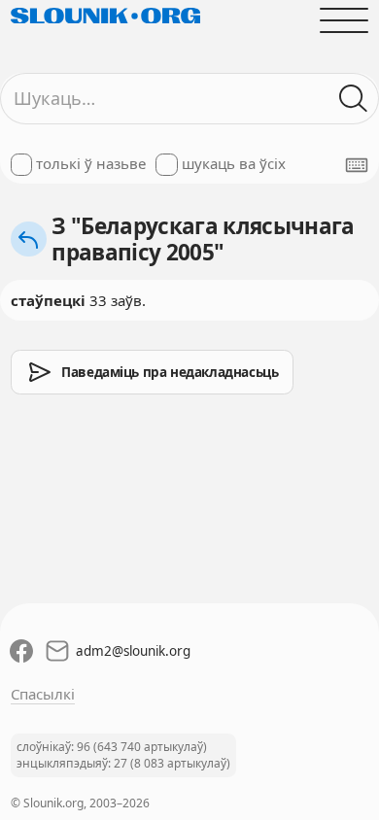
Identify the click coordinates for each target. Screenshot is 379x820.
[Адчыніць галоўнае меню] (344, 20)
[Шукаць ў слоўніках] (354, 98)
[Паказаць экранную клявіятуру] (356, 165)
